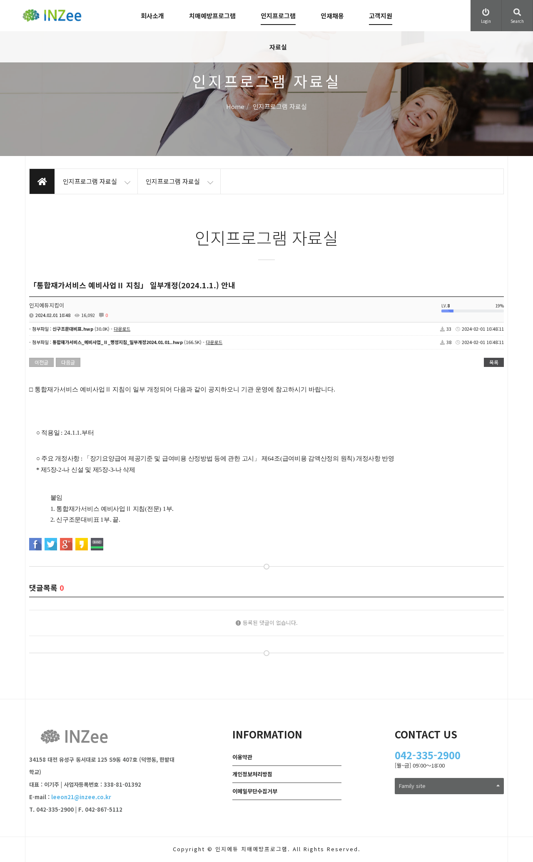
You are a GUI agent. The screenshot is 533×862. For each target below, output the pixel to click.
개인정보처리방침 (252, 774)
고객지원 (380, 15)
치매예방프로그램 (212, 15)
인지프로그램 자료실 (278, 31)
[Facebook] (35, 544)
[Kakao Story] (81, 544)
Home (235, 106)
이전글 (41, 362)
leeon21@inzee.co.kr (81, 797)
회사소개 (152, 15)
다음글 (68, 362)
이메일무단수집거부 (254, 791)
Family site (412, 786)
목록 (493, 362)
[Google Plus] (66, 544)
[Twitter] (51, 544)
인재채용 (332, 15)
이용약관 (242, 757)
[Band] (97, 544)
